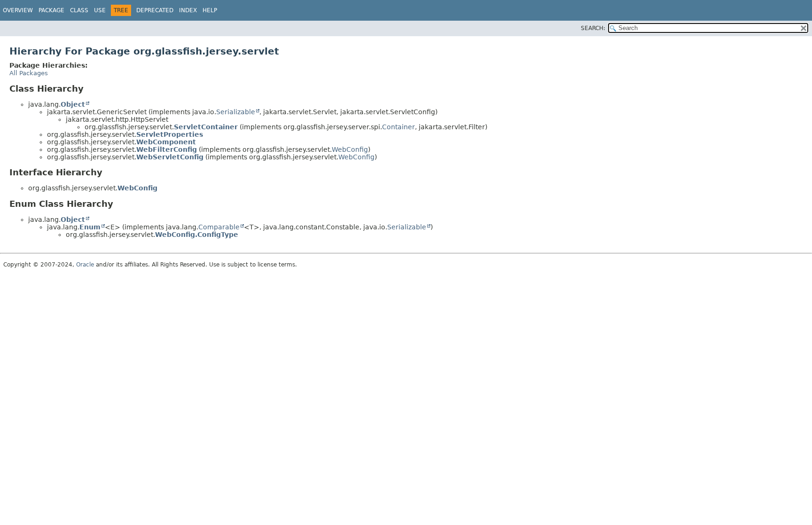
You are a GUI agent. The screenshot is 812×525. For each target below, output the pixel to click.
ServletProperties (169, 134)
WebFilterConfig (166, 149)
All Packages (28, 73)
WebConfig (350, 149)
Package (51, 10)
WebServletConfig (169, 157)
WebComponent (166, 142)
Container (398, 127)
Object (73, 104)
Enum (90, 227)
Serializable (235, 112)
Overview (18, 10)
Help (210, 10)
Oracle (85, 264)
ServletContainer (206, 127)
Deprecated (154, 10)
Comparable (219, 227)
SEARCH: (593, 28)
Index (188, 10)
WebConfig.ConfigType (196, 234)
